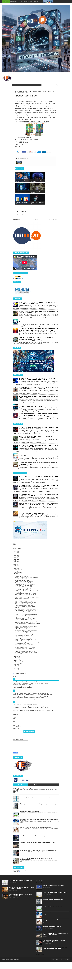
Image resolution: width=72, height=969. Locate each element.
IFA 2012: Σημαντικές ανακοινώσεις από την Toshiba (26, 652)
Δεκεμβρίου (17, 569)
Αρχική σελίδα (35, 219)
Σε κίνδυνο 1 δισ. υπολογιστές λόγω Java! (23, 582)
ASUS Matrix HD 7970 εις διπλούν (22, 575)
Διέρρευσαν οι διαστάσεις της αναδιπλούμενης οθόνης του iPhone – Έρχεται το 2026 (30, 697)
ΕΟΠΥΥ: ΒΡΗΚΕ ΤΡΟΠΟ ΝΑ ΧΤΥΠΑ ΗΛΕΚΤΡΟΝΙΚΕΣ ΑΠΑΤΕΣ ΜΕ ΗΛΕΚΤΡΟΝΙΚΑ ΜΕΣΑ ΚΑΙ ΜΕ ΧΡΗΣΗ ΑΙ (38, 414)
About (14, 543)
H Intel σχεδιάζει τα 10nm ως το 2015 (22, 611)
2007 (15, 669)
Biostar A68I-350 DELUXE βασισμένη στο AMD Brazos (26, 624)
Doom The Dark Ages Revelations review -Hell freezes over (25, 704)
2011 (15, 664)
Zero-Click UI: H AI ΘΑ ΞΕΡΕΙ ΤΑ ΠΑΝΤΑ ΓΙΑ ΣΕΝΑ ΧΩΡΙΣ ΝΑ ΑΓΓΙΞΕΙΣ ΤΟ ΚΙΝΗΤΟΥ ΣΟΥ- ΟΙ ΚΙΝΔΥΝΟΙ (38, 388)
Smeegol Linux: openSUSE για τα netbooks (52, 906)
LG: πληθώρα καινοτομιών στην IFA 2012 (23, 643)
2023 (15, 553)
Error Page (67, 959)
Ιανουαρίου (17, 663)
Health (14, 720)
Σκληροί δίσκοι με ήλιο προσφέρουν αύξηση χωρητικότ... (26, 614)
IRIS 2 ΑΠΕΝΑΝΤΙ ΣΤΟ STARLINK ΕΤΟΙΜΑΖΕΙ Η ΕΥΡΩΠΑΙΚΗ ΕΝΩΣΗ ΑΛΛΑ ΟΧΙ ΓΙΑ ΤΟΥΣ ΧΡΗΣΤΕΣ (38, 477)
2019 (15, 559)
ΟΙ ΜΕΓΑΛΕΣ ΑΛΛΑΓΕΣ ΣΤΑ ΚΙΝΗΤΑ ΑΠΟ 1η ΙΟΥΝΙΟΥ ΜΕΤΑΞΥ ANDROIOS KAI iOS (54, 941)
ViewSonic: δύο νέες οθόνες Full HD (22, 576)
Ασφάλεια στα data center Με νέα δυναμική (24, 605)
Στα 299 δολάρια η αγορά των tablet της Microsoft (25, 606)
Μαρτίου (17, 660)
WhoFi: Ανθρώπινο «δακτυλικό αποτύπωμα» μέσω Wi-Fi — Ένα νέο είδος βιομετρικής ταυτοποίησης (33, 694)
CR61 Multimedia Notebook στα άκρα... (23, 589)
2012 (15, 568)
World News (15, 714)
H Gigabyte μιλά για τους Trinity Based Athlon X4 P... (26, 610)
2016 (15, 563)
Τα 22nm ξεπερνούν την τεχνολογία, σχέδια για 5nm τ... (26, 603)
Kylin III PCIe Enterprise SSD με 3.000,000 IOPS (25, 581)
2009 (15, 667)
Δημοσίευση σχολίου (20, 214)
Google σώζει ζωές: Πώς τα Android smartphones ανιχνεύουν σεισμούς (27, 698)
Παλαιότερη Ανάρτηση (53, 219)
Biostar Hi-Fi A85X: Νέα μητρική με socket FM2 (24, 598)
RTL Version (15, 546)
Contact (14, 544)
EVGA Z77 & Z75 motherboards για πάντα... (24, 619)
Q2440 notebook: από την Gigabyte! (22, 580)
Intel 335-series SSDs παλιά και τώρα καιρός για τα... (26, 578)
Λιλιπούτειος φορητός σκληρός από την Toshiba (24, 584)
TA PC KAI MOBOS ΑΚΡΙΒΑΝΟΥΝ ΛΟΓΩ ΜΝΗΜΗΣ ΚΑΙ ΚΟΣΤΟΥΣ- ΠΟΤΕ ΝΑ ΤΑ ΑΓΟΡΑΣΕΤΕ (38, 428)
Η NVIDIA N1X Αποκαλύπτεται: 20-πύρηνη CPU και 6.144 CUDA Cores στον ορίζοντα (30, 693)
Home (14, 541)
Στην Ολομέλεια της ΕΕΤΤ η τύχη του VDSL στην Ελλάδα (27, 630)
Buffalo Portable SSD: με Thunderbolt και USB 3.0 (25, 594)
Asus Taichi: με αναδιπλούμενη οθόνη (23, 638)
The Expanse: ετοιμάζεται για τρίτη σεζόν (52, 926)
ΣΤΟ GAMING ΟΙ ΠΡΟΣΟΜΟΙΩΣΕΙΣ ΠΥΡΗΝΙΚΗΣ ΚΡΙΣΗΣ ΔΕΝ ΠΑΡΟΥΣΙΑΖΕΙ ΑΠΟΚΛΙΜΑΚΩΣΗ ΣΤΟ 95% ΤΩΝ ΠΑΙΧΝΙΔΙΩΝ (38, 329)
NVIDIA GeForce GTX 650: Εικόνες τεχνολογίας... (25, 635)
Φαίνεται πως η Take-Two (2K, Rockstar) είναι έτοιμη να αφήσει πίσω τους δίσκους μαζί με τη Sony (33, 710)
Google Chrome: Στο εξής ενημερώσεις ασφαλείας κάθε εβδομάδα (26, 681)
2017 (15, 561)
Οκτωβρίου (17, 572)
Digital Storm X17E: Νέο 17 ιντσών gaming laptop (25, 645)
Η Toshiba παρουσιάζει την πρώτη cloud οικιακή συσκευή (27, 642)
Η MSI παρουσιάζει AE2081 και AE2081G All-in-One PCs (27, 590)
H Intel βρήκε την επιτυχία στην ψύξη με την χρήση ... (26, 602)
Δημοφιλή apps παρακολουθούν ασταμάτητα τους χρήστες (27, 632)
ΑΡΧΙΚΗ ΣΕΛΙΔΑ (16, 728)
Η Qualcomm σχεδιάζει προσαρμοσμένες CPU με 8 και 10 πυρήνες (26, 686)
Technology (15, 715)
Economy (15, 717)
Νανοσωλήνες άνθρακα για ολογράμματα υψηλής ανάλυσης (27, 623)
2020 (15, 557)
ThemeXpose (16, 959)
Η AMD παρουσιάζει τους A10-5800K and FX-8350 (25, 599)
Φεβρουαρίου (18, 661)
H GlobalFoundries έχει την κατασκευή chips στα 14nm (26, 593)
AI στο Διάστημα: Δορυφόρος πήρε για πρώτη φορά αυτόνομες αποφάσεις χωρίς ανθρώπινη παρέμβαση (34, 696)
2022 (15, 555)
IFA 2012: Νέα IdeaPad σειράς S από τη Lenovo (25, 647)
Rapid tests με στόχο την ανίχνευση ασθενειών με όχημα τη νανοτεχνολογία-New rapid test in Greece (56, 913)
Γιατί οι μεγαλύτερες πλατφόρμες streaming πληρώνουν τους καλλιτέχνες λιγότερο (29, 708)
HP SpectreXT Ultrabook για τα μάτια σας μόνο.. (25, 634)
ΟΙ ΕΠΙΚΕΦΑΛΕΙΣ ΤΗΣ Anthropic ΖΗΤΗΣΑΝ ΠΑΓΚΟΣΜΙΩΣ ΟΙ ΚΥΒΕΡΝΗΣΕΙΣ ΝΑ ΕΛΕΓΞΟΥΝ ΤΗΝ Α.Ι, (38, 405)
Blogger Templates (5, 959)
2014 (15, 565)
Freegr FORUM (16, 725)
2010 (15, 665)
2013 (15, 567)
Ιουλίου (17, 655)
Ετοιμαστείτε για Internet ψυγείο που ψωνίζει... (53, 899)
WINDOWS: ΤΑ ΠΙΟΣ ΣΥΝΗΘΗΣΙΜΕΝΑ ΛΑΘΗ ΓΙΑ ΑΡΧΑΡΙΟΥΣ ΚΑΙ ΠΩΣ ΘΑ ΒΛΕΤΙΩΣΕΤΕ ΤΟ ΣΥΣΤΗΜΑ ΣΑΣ (38, 379)
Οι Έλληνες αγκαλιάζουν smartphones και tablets (25, 618)
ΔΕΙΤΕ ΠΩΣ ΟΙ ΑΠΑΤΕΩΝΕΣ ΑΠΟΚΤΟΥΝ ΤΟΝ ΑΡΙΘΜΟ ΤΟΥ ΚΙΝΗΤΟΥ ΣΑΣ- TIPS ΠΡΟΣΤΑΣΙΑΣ (55, 934)
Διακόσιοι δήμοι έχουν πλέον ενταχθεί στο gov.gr (23, 684)
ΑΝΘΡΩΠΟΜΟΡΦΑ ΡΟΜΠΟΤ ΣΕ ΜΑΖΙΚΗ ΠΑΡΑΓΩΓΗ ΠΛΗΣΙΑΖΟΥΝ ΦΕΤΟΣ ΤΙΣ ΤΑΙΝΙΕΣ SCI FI (38, 486)
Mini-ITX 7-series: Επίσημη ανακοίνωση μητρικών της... (26, 620)
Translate (22, 871)
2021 (15, 556)
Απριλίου (17, 659)
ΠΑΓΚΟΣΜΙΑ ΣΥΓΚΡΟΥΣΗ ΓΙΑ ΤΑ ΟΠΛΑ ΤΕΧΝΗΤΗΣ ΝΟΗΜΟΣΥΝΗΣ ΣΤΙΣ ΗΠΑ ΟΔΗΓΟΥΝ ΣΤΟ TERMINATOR (38, 503)
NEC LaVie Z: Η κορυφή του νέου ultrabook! (24, 613)
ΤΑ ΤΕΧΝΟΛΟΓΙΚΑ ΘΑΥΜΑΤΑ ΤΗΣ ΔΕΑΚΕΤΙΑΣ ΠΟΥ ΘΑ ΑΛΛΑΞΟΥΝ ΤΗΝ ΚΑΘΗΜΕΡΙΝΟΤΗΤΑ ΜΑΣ (55, 948)
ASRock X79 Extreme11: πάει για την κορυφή (24, 628)
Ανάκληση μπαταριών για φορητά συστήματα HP (53, 885)
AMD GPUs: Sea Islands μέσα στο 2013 (23, 596)
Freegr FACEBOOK (17, 726)
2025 (15, 551)
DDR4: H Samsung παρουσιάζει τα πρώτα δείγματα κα (26, 607)
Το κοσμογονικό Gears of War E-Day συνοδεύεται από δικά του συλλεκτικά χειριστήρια (30, 707)
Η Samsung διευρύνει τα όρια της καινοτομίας (24, 636)
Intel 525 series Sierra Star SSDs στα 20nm (24, 644)
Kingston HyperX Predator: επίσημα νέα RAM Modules (26, 617)
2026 (15, 550)
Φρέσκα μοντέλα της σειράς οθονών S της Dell (24, 585)
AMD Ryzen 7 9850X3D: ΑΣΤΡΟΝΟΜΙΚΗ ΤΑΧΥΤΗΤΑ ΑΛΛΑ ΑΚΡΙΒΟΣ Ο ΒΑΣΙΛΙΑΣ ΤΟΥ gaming (38, 338)
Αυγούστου (17, 653)
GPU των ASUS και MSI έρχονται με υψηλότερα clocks (20, 880)
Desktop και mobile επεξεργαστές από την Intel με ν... (26, 639)
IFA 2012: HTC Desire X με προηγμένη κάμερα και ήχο (26, 649)
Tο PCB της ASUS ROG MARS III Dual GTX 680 (25, 651)
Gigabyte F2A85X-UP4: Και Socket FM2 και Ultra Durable (27, 597)
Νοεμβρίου (17, 571)
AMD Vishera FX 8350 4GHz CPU (22, 640)
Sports (14, 718)
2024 (15, 552)
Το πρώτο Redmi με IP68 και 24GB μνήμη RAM (22, 687)
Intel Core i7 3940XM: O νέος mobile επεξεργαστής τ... (26, 626)
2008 (15, 668)
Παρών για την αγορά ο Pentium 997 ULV (23, 592)
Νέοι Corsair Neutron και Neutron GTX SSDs (24, 622)
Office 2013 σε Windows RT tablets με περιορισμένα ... (26, 609)
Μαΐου (16, 657)
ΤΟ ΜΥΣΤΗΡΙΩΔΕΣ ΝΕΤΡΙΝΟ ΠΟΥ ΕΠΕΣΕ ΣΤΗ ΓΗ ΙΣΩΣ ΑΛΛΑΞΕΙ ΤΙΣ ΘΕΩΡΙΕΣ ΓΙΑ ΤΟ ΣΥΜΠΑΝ (38, 512)
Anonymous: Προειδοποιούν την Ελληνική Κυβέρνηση (26, 588)
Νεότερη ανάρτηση (16, 219)
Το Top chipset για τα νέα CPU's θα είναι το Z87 (25, 648)
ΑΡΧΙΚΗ (14, 712)
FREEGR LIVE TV (16, 724)
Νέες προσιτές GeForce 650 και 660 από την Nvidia (25, 615)
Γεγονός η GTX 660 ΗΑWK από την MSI (23, 586)
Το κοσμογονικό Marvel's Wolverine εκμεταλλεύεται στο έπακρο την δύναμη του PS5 (30, 706)
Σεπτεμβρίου (18, 573)
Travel (14, 721)
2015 (15, 564)
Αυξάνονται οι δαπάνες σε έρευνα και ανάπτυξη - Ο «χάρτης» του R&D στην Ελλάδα (30, 683)
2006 (15, 670)
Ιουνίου (17, 656)
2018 (15, 560)
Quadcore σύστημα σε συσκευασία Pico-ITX (24, 631)
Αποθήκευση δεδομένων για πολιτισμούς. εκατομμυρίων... (27, 577)
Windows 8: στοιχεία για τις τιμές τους (22, 627)
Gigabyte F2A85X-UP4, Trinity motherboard (24, 601)
